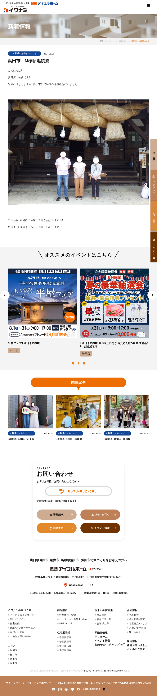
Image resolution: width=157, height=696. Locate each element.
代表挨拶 (134, 615)
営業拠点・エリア (138, 623)
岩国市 (13, 650)
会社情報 (132, 610)
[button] (5, 295)
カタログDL (102, 514)
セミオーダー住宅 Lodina (73, 619)
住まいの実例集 (104, 610)
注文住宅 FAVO (67, 615)
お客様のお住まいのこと (24, 53)
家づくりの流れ (18, 632)
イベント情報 (102, 528)
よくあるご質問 (136, 649)
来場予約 (58, 528)
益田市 (13, 659)
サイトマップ (13, 682)
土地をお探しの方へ (21, 636)
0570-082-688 (42, 593)
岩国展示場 (65, 637)
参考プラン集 (104, 619)
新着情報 (123, 41)
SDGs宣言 (135, 632)
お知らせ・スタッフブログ (110, 644)
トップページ (108, 41)
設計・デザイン (18, 619)
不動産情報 (101, 632)
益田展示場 (65, 646)
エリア (12, 645)
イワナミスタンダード (22, 615)
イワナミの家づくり (19, 610)
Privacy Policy (91, 670)
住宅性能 (15, 623)
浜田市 (13, 663)
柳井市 (13, 654)
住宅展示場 (63, 632)
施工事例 (101, 615)
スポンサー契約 (137, 627)
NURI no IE (65, 623)
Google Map (76, 585)
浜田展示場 (65, 650)
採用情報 (132, 641)
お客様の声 (103, 623)
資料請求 (58, 514)
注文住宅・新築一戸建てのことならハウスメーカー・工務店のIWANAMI (103, 682)
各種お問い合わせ (137, 645)
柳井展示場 (65, 641)
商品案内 (62, 610)
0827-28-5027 (68, 593)
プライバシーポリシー (39, 682)
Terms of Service (113, 670)
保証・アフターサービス (22, 627)
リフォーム (101, 636)
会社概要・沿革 (137, 619)
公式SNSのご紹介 (92, 689)
